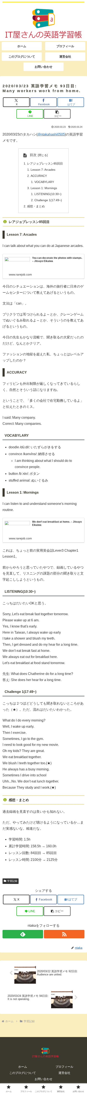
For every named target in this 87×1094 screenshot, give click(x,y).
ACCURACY (39, 175)
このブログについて (22, 1073)
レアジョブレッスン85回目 (45, 163)
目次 (33, 155)
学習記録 (12, 880)
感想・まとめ (36, 206)
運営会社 (64, 1073)
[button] (57, 114)
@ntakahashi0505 (51, 134)
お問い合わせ (43, 1079)
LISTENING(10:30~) (47, 194)
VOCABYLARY (44, 182)
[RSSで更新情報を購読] (64, 934)
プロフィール (64, 1066)
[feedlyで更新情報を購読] (23, 934)
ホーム (22, 1066)
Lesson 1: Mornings (44, 188)
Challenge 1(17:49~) (48, 200)
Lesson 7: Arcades (43, 169)
